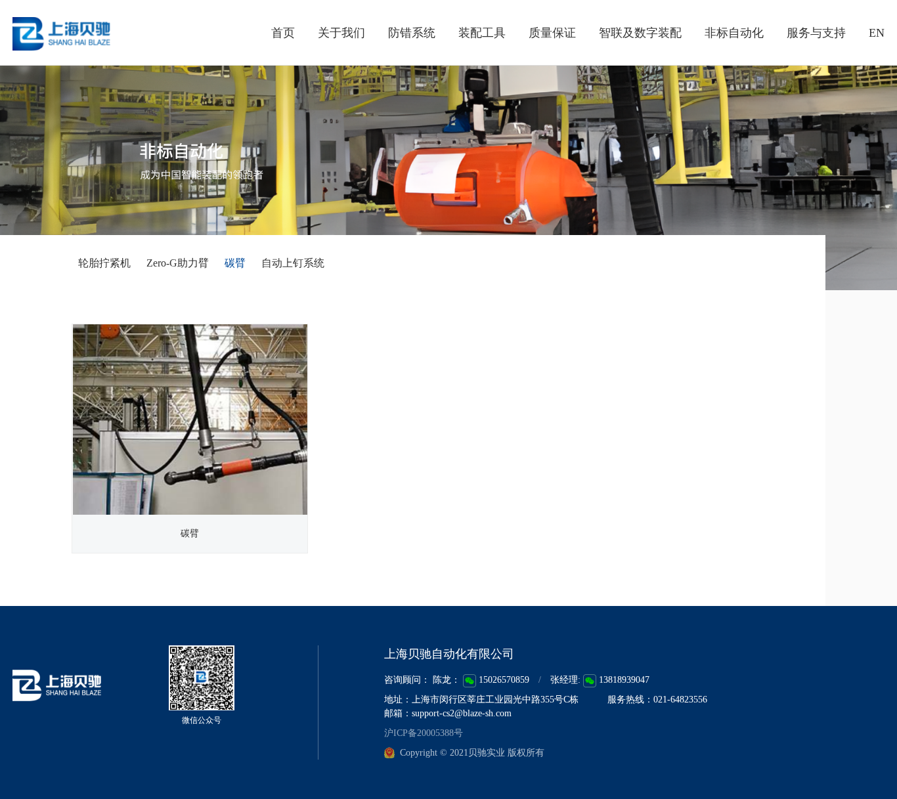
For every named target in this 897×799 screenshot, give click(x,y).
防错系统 (411, 32)
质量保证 (552, 32)
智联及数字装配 (640, 32)
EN (877, 32)
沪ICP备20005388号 (423, 733)
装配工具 (482, 32)
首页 (283, 32)
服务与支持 (816, 32)
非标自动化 (734, 32)
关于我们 (341, 32)
